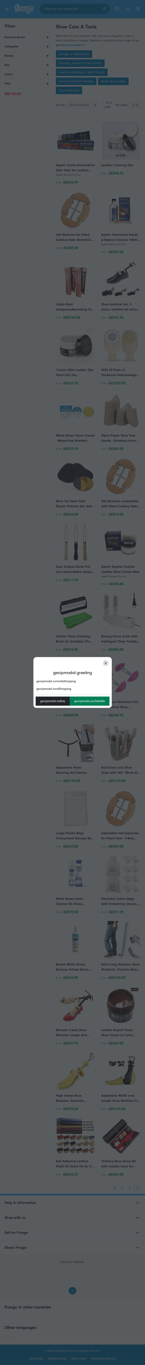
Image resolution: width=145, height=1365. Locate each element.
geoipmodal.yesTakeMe (89, 701)
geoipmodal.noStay (52, 701)
